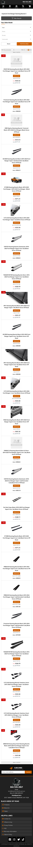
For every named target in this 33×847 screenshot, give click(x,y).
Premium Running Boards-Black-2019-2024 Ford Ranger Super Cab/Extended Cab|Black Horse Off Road (16, 625)
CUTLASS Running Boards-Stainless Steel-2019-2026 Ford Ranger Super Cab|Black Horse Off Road (16, 684)
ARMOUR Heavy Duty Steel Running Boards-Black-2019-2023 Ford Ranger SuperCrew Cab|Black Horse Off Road (16, 745)
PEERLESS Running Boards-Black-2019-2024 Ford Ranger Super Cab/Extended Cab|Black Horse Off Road (16, 597)
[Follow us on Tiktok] (23, 839)
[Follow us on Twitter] (19, 839)
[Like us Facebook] (10, 839)
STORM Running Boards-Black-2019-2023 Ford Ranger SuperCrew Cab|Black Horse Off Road (16, 538)
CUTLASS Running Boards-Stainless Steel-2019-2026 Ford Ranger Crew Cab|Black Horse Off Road (16, 715)
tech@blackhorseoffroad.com (16, 791)
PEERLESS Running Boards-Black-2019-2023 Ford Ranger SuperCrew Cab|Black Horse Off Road (16, 568)
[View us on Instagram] (14, 839)
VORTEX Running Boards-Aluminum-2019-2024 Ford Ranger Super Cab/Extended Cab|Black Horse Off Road (16, 481)
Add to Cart (16, 457)
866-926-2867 (16, 787)
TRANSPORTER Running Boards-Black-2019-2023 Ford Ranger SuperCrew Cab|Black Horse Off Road (16, 654)
